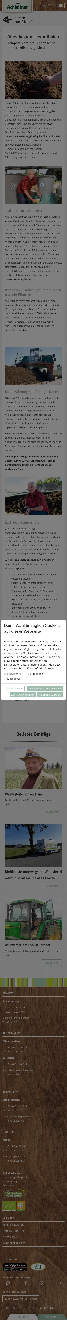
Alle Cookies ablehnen (22, 694)
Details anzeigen (14, 688)
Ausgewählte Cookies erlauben (45, 688)
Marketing (13, 678)
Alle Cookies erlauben (50, 694)
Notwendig (14, 673)
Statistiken (36, 673)
